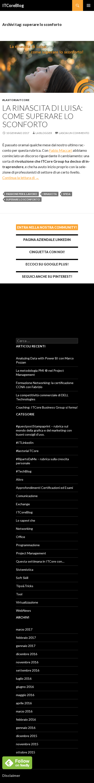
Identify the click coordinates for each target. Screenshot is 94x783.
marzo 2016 (24, 711)
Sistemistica (24, 569)
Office (20, 537)
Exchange (23, 504)
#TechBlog (23, 471)
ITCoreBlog (13, 5)
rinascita (50, 193)
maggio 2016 (25, 695)
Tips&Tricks (24, 586)
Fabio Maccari (60, 150)
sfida (66, 193)
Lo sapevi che (25, 520)
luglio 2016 (23, 678)
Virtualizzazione (27, 602)
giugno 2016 (25, 687)
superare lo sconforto (23, 199)
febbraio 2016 (26, 719)
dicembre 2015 (26, 736)
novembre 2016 (27, 662)
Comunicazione (27, 496)
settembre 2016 (27, 670)
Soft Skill (22, 578)
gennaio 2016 (25, 728)
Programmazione (28, 545)
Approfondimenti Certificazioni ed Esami (44, 488)
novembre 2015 (27, 744)
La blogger (44, 133)
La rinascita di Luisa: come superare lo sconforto (42, 116)
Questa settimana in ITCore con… (40, 561)
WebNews (23, 610)
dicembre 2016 (26, 654)
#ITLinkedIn (25, 443)
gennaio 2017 (25, 646)
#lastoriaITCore (15, 100)
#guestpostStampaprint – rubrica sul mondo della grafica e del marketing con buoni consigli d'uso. (44, 430)
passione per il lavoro (21, 193)
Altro (19, 479)
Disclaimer (11, 775)
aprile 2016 (24, 703)
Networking (24, 528)
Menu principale (88, 5)
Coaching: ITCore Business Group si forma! (47, 407)
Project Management (31, 553)
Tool (19, 594)
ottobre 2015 (25, 752)
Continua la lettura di (20, 177)
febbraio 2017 (26, 637)
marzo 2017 (24, 629)
